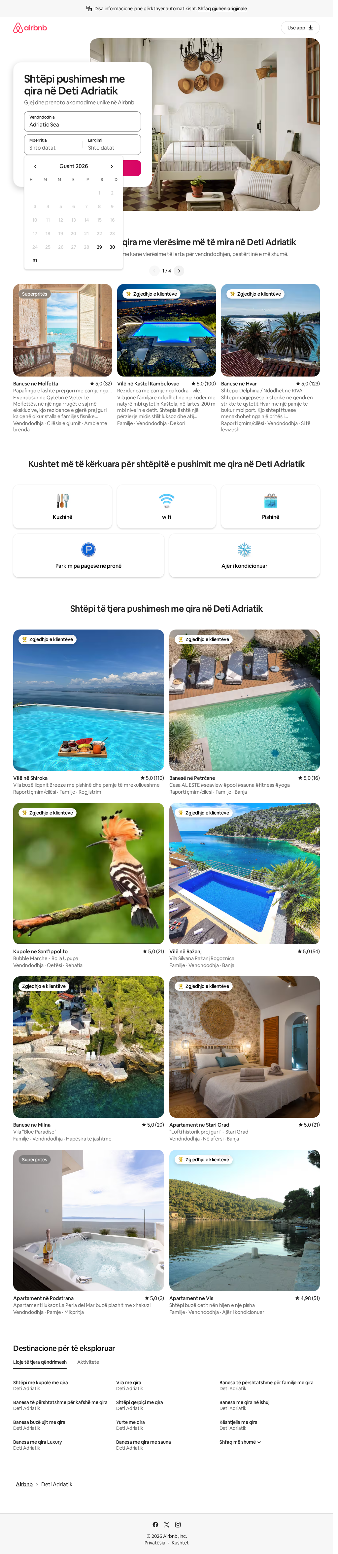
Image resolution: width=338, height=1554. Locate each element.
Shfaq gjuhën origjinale (222, 9)
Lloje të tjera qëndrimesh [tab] (40, 1362)
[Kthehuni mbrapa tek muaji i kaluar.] (36, 166)
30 (112, 247)
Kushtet (180, 1543)
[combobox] (82, 124)
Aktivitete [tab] (88, 1362)
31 (35, 261)
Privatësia (155, 1543)
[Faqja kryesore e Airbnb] (30, 27)
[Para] (179, 271)
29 (99, 247)
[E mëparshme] (154, 271)
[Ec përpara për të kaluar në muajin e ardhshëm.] (112, 166)
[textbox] (53, 148)
